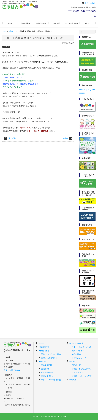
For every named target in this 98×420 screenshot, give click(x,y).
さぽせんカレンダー (80, 358)
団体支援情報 (46, 365)
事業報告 (72, 380)
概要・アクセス (78, 351)
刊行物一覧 (76, 365)
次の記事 (64, 138)
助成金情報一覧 (47, 372)
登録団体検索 (26, 23)
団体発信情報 (41, 23)
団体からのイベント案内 (51, 354)
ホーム (10, 23)
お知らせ (11, 31)
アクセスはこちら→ (12, 370)
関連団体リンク (47, 376)
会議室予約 (45, 369)
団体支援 (56, 23)
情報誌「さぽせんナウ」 (82, 369)
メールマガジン (78, 372)
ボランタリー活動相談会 (51, 380)
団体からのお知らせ (49, 358)
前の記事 (12, 138)
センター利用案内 (72, 23)
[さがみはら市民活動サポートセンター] (20, 6)
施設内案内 (76, 354)
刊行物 (86, 23)
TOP (4, 31)
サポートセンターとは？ (82, 347)
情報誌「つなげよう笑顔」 (82, 376)
